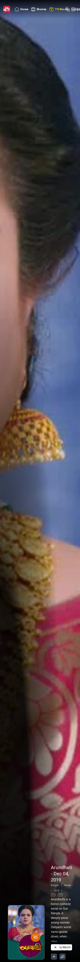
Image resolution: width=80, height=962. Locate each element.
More (54, 941)
